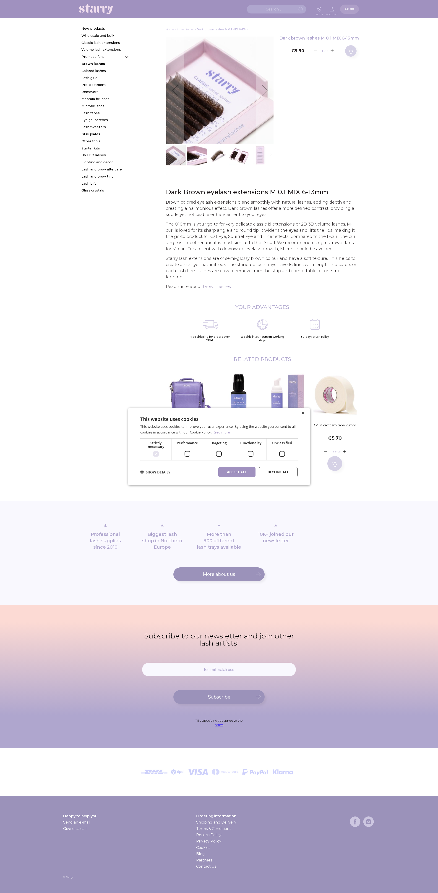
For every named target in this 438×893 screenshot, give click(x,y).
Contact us (206, 866)
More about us (219, 574)
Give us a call (75, 829)
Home (170, 29)
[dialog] (219, 446)
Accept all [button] (237, 472)
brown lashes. (217, 286)
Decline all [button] (278, 472)
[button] (175, 90)
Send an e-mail (76, 822)
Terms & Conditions (213, 829)
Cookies (203, 847)
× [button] (303, 413)
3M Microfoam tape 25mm (334, 425)
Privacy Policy (208, 841)
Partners (204, 860)
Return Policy (209, 835)
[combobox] (276, 9)
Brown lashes (185, 29)
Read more (221, 432)
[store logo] (96, 9)
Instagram (368, 821)
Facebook (355, 821)
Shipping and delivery (216, 822)
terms (219, 725)
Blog (200, 854)
